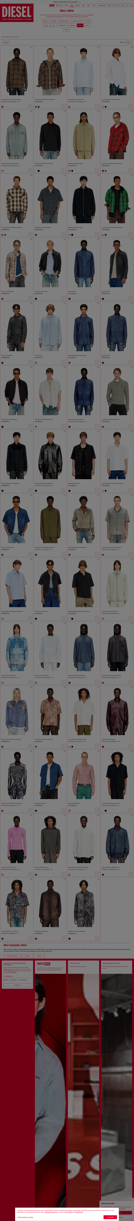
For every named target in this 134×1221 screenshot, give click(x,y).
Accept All (110, 1217)
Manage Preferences (52, 1212)
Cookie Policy (79, 1212)
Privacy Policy (68, 1212)
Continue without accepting (25, 1217)
